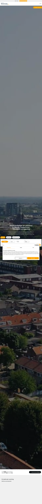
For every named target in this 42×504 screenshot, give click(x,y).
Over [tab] (33, 247)
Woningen (3, 237)
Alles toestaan (33, 258)
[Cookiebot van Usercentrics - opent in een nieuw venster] (35, 245)
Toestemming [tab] (9, 247)
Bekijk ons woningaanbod (6, 481)
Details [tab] (21, 247)
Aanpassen (20, 258)
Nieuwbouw (9, 237)
